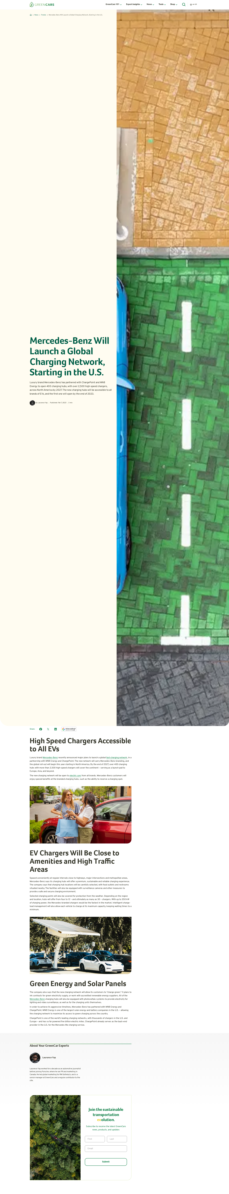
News (36, 15)
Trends (43, 15)
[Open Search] (184, 5)
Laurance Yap (43, 403)
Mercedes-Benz (50, 757)
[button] (114, 4)
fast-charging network (116, 757)
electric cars (75, 775)
